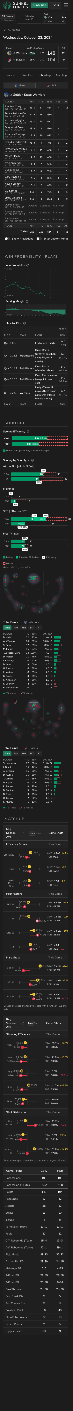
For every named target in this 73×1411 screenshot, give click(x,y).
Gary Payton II (13, 177)
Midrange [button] (8, 489)
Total (7, 627)
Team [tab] (32, 833)
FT (39, 627)
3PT (32, 627)
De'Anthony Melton (16, 149)
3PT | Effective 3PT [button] (15, 511)
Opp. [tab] (38, 833)
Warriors (21, 53)
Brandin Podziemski (16, 142)
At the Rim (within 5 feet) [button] (18, 466)
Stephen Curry (13, 106)
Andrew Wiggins (14, 120)
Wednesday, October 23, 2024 (28, 37)
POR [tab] (54, 85)
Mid (24, 627)
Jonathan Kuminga (15, 134)
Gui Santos (11, 191)
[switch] (7, 238)
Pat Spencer (12, 218)
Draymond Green (14, 127)
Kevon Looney (13, 184)
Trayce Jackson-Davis (17, 113)
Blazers (20, 59)
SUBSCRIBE (39, 5)
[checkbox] (2, 20)
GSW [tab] (22, 85)
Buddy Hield (12, 170)
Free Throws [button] (11, 533)
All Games (7, 16)
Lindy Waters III (13, 198)
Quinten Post (12, 204)
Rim (16, 627)
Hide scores (9, 20)
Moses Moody (12, 156)
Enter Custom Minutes (57, 238)
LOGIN (55, 5)
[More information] (27, 265)
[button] (35, 282)
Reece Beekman (14, 211)
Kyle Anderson (13, 163)
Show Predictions (22, 238)
